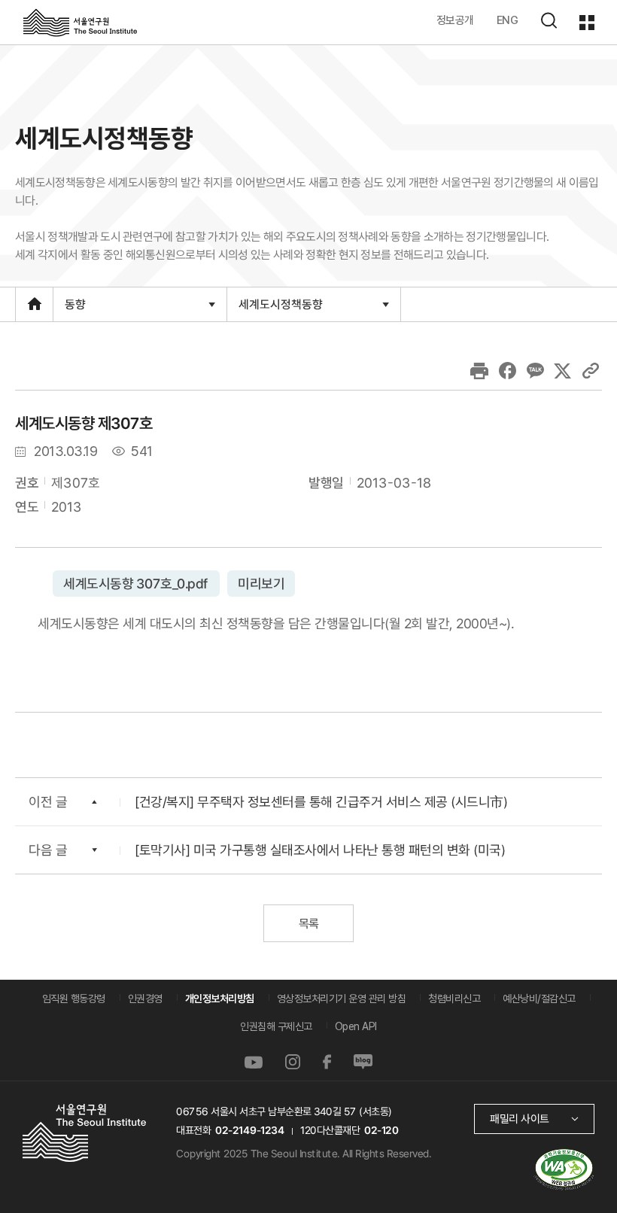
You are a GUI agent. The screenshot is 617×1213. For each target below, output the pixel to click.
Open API (356, 1026)
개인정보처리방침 (219, 999)
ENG (507, 20)
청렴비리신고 (454, 999)
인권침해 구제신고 (276, 1026)
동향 (75, 308)
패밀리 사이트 (519, 1118)
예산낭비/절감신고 (539, 999)
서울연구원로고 (80, 22)
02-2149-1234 (249, 1130)
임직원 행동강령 (73, 999)
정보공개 (455, 20)
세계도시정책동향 (280, 308)
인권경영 (145, 999)
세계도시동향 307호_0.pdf (136, 583)
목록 (308, 924)
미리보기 (260, 583)
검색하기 (548, 20)
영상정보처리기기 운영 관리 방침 (341, 999)
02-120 (381, 1130)
